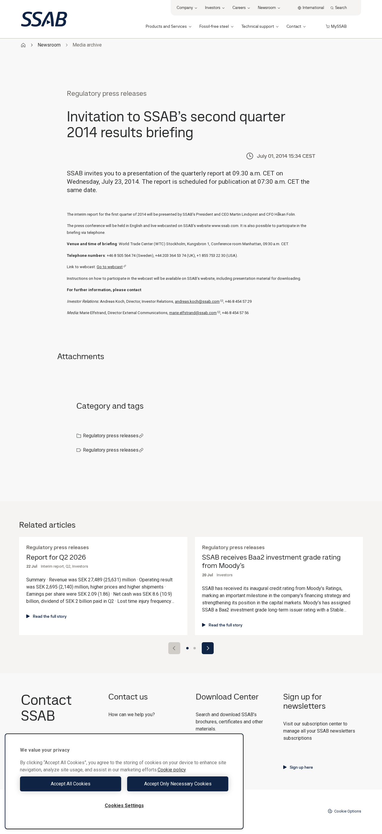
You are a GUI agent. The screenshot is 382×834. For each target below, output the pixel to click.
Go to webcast (110, 267)
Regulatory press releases (110, 435)
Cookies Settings (124, 805)
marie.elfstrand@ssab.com (193, 313)
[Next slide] (208, 648)
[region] (124, 781)
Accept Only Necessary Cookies (178, 784)
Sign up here (301, 767)
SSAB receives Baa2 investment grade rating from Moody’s (271, 561)
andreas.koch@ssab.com (197, 301)
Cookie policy (172, 770)
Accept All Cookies (70, 784)
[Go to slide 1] (187, 648)
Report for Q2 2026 (56, 557)
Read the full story (50, 616)
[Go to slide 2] (194, 648)
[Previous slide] (174, 648)
